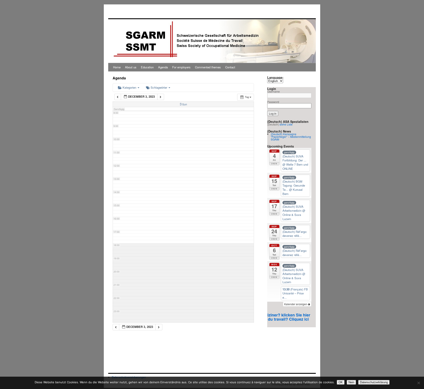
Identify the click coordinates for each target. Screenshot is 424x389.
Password (273, 102)
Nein (351, 382)
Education (147, 67)
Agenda (163, 67)
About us (130, 67)
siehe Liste (286, 124)
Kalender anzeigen (296, 304)
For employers (181, 67)
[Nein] (418, 383)
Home (117, 67)
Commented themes (208, 67)
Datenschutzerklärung (374, 382)
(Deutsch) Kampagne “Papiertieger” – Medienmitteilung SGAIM (291, 136)
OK (341, 382)
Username (273, 91)
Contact (230, 67)
